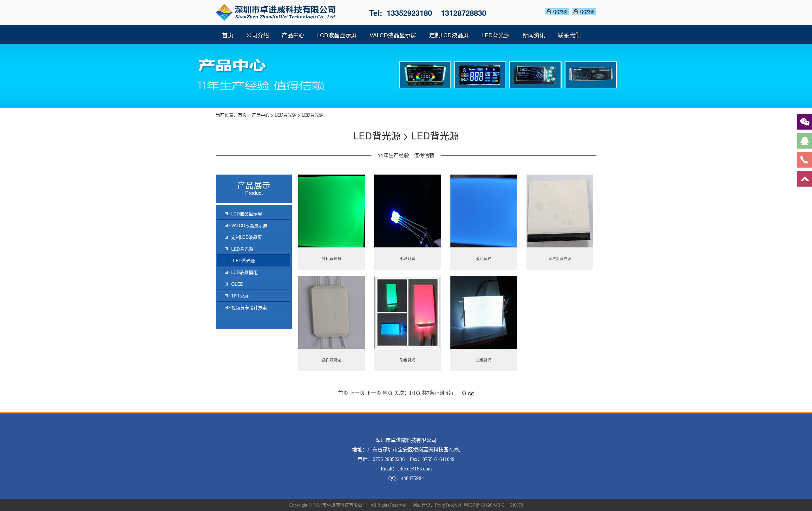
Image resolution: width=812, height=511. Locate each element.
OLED (237, 284)
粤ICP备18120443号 (484, 504)
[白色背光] (483, 312)
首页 (227, 35)
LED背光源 (495, 35)
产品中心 (293, 35)
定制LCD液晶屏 (449, 35)
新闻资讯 (533, 35)
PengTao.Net (448, 504)
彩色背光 (407, 359)
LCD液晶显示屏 (337, 35)
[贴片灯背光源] (560, 211)
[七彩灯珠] (407, 211)
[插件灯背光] (331, 312)
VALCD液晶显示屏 (393, 35)
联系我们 (569, 35)
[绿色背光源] (331, 211)
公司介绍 (257, 35)
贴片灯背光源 (559, 258)
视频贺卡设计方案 (249, 307)
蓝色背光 (483, 258)
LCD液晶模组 (244, 272)
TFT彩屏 (240, 295)
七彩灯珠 (407, 258)
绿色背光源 (331, 258)
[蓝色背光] (483, 211)
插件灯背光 (331, 359)
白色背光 (483, 359)
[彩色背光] (407, 312)
